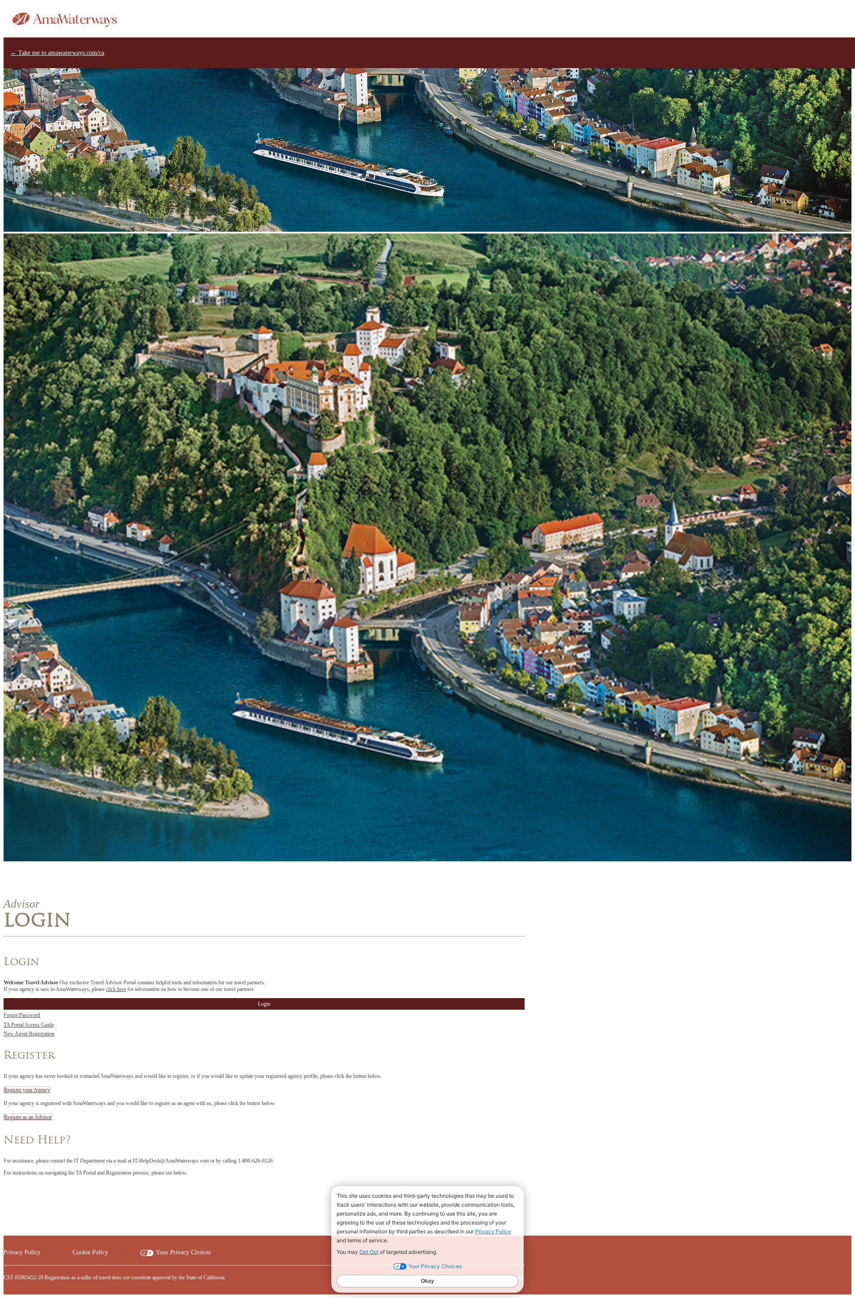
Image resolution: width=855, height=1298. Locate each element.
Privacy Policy (22, 1252)
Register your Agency (27, 1090)
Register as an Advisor (28, 1117)
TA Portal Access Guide (29, 1025)
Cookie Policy (90, 1252)
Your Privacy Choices (183, 1252)
